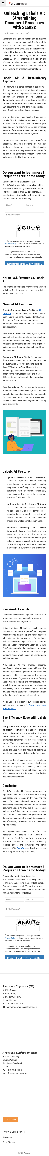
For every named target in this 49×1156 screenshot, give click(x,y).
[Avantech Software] (18, 3)
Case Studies (9, 1142)
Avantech (27, 1153)
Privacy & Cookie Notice (14, 1132)
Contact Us (10, 1119)
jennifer (27, 33)
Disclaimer (7, 1137)
